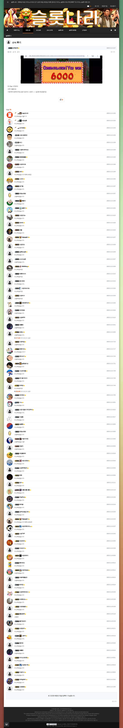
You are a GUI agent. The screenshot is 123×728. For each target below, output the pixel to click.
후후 (20, 475)
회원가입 (104, 6)
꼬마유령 (22, 128)
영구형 (21, 186)
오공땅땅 (22, 687)
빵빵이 (24, 201)
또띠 (20, 171)
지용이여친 (25, 439)
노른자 (24, 635)
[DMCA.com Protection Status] (51, 724)
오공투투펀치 (23, 468)
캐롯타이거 (22, 273)
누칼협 (21, 417)
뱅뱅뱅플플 (22, 157)
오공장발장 (22, 606)
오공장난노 (22, 599)
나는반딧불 (22, 371)
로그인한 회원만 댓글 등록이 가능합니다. (61, 696)
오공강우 (22, 628)
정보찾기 (113, 6)
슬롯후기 (8, 36)
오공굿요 (22, 244)
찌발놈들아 (25, 237)
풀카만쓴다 (22, 621)
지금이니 (22, 672)
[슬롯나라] (61, 18)
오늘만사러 (25, 113)
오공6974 (22, 317)
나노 (20, 402)
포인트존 (38, 30)
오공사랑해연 (23, 135)
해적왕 (21, 504)
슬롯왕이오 (25, 363)
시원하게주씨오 (24, 149)
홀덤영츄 (22, 614)
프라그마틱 (50, 30)
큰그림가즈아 (23, 378)
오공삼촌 (24, 120)
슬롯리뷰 (60, 30)
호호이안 (22, 349)
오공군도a (22, 215)
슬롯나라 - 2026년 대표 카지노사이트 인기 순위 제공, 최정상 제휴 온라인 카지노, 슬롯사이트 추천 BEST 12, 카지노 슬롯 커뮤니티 (50, 2)
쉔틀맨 (21, 325)
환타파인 (22, 563)
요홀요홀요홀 (26, 490)
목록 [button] (113, 52)
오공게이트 (22, 164)
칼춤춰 (21, 424)
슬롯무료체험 (72, 30)
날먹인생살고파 (24, 511)
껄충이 (24, 208)
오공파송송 (25, 570)
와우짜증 (22, 310)
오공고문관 (25, 460)
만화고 (21, 332)
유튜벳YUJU (25, 303)
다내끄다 (22, 548)
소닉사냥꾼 (22, 259)
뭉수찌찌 (22, 281)
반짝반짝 (15, 48)
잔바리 (21, 222)
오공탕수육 (25, 665)
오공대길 (22, 341)
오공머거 (22, 295)
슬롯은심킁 (22, 252)
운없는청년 (22, 193)
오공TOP (22, 533)
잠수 (20, 482)
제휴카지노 (17, 30)
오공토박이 (25, 555)
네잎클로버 (22, 453)
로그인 (97, 6)
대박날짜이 (22, 679)
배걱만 (21, 584)
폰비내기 (22, 356)
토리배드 (22, 395)
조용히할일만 (23, 577)
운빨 (20, 230)
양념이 (21, 446)
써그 (20, 142)
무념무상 (22, 497)
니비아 (21, 179)
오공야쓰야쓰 (26, 288)
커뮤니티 (28, 30)
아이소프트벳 (23, 657)
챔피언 (21, 643)
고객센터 (84, 30)
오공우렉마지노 (26, 526)
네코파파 (22, 541)
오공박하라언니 (24, 592)
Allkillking (25, 266)
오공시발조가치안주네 (25, 409)
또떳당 (21, 385)
